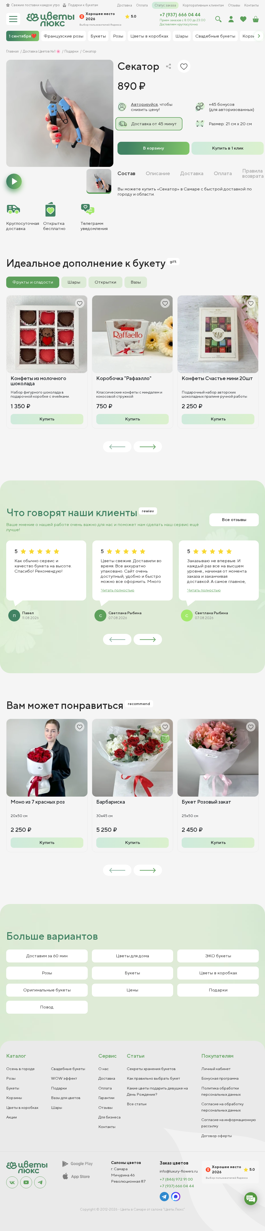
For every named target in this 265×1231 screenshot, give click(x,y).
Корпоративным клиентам (203, 5)
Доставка (124, 5)
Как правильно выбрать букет (153, 1078)
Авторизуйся (144, 104)
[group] (59, 113)
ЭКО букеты (218, 955)
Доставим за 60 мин (47, 955)
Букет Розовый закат (206, 802)
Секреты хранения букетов (151, 1068)
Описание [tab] (158, 173)
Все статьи (136, 1104)
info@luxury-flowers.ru (179, 1171)
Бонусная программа (220, 1078)
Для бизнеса (109, 1117)
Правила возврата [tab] (253, 173)
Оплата (142, 5)
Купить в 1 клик (228, 148)
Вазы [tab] (136, 282)
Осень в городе (20, 1068)
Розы (47, 972)
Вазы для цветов (65, 1097)
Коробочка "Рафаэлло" (123, 378)
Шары (56, 1107)
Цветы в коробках (218, 972)
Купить (46, 418)
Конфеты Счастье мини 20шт (217, 378)
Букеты (132, 972)
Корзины (14, 1097)
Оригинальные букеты (47, 989)
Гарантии (106, 1097)
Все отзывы (234, 519)
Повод (47, 1007)
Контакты (251, 5)
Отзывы (234, 5)
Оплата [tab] (223, 173)
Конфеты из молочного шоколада (38, 380)
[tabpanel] (190, 191)
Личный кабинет (216, 1068)
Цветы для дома (132, 955)
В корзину (153, 148)
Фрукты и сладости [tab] (32, 282)
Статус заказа (165, 5)
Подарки (218, 989)
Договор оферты (216, 1135)
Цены (132, 989)
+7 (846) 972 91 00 (176, 1179)
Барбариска (110, 802)
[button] (258, 36)
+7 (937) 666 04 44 (180, 14)
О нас (103, 1068)
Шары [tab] (74, 282)
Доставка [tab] (191, 173)
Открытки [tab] (105, 282)
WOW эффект (64, 1078)
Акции (11, 1117)
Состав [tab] (126, 173)
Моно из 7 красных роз (38, 802)
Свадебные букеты (68, 1068)
